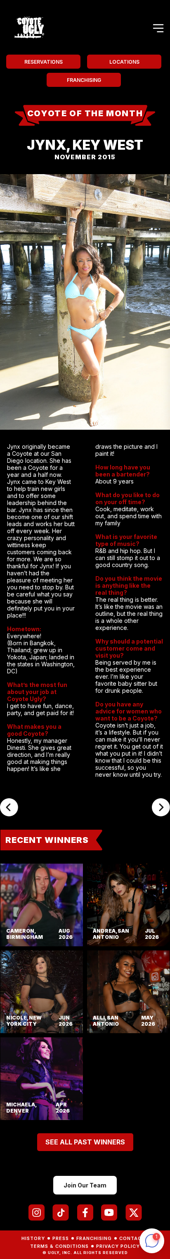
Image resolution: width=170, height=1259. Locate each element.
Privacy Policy (118, 1246)
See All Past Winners (85, 1142)
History (33, 1238)
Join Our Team (85, 1185)
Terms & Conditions (59, 1246)
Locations (124, 62)
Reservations (43, 62)
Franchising (84, 80)
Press (60, 1238)
